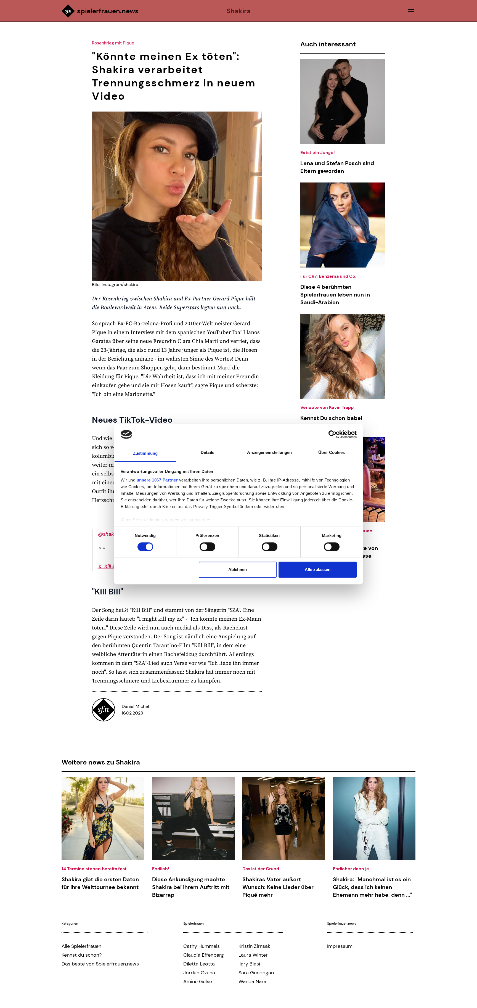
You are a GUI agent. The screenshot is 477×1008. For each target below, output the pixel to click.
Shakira (239, 11)
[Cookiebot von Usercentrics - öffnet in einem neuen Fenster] (332, 434)
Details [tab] (207, 452)
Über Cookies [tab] (331, 452)
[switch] (207, 546)
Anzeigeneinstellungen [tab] (269, 452)
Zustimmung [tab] (145, 453)
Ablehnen (237, 569)
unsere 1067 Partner (157, 480)
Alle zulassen (317, 569)
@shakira (109, 534)
